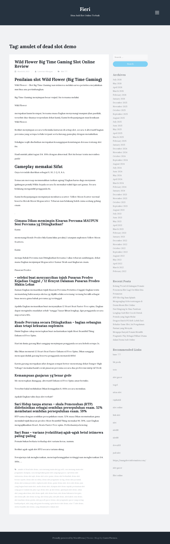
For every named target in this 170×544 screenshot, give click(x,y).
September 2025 (120, 114)
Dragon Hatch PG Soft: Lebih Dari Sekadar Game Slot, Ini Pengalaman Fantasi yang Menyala (128, 324)
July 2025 (117, 122)
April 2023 (117, 225)
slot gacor (117, 377)
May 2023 (117, 221)
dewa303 (117, 445)
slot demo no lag (33, 497)
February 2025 (119, 141)
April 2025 (117, 133)
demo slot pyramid (73, 480)
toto (115, 370)
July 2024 (117, 168)
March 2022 (118, 267)
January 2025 (119, 145)
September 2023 (120, 206)
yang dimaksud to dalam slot (47, 507)
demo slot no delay (33, 480)
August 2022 (119, 256)
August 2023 (118, 210)
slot (114, 423)
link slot (116, 415)
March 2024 (118, 183)
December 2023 (120, 194)
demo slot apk (29, 476)
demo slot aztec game (45, 476)
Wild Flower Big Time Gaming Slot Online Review (55, 64)
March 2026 (118, 91)
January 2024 (119, 191)
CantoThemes (110, 538)
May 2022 (117, 260)
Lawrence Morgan (45, 71)
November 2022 (120, 244)
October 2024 (119, 156)
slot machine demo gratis (25, 500)
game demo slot (59, 483)
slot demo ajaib (38, 493)
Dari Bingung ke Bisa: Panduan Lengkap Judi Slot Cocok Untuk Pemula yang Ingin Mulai (127, 313)
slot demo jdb (20, 497)
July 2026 (117, 79)
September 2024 (120, 160)
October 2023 (119, 202)
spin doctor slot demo (59, 503)
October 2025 (119, 110)
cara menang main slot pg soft (51, 469)
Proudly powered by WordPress (68, 538)
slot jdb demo (58, 497)
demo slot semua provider (25, 483)
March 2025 (118, 137)
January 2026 (119, 99)
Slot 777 (64, 71)
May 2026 (117, 83)
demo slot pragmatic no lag (53, 480)
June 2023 (117, 217)
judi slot (116, 453)
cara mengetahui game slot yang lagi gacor (48, 473)
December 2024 (120, 149)
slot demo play (46, 497)
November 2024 (120, 152)
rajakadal (117, 400)
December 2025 (120, 102)
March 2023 (118, 229)
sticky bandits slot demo (25, 507)
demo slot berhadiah (62, 476)
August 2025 (119, 118)
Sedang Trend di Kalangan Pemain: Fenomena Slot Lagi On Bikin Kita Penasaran (128, 290)
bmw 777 (117, 354)
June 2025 (117, 125)
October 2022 (119, 248)
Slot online (118, 475)
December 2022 (120, 240)
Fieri (85, 9)
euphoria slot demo (44, 483)
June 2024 (117, 171)
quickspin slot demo (69, 490)
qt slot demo (55, 490)
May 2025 (117, 129)
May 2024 (117, 175)
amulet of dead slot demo (28, 469)
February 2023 (119, 233)
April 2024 (117, 179)
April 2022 (117, 263)
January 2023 (119, 237)
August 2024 (119, 164)
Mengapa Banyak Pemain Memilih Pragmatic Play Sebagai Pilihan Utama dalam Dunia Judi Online (130, 336)
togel (115, 385)
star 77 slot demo (76, 503)
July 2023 (117, 214)
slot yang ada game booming (38, 503)
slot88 (115, 430)
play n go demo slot (41, 490)
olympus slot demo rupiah (61, 486)
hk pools (117, 362)
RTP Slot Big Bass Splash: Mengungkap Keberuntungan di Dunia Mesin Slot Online (127, 301)
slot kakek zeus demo (73, 497)
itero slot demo (73, 483)
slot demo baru (51, 493)
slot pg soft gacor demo (46, 500)
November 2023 (120, 198)
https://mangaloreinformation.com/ (129, 460)
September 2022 (120, 252)
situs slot (117, 392)
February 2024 (119, 187)
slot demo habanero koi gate (69, 493)
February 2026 (119, 95)
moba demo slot (43, 486)
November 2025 (120, 106)
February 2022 (119, 271)
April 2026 (117, 87)
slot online (118, 407)
